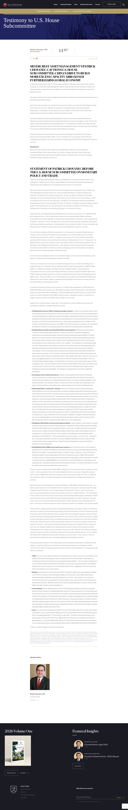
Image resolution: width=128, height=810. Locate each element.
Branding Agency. (98, 801)
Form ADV (23, 798)
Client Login (111, 4)
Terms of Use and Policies (28, 795)
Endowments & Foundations (82, 11)
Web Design (88, 801)
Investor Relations (26, 789)
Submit (119, 797)
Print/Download (91, 58)
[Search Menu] (124, 5)
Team (75, 4)
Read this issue (11, 772)
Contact (97, 4)
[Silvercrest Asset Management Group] (12, 4)
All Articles (78, 766)
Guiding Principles (65, 4)
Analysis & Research (86, 4)
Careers (23, 792)
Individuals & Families (43, 11)
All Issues (23, 772)
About (56, 4)
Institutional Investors (61, 11)
